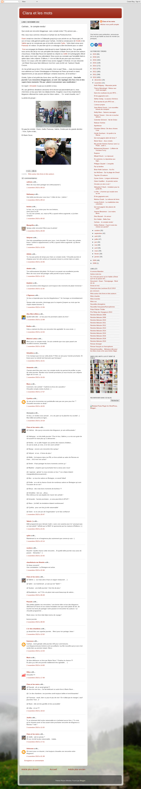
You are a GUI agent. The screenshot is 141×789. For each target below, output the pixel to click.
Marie (29, 657)
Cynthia (29, 398)
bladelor (30, 283)
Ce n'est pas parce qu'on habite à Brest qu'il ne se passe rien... (104, 277)
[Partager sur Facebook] (33, 171)
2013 (95, 69)
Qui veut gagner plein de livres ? (105, 138)
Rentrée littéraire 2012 (98, 325)
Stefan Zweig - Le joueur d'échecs (106, 99)
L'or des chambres (33, 629)
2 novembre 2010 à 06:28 (36, 595)
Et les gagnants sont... (102, 96)
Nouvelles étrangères (97, 304)
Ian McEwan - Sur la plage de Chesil (106, 172)
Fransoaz (25, 45)
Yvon (24, 49)
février (97, 254)
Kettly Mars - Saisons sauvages (105, 112)
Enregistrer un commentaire (34, 760)
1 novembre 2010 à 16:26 (36, 377)
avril (96, 248)
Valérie (24, 43)
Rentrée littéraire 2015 (98, 333)
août (96, 236)
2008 (95, 263)
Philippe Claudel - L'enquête (104, 164)
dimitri (29, 268)
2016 (95, 60)
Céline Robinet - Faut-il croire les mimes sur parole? (105, 226)
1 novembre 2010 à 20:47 (36, 514)
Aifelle (29, 254)
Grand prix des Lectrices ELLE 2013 (103, 288)
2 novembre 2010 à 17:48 (36, 678)
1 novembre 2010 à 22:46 (36, 570)
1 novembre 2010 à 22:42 (36, 556)
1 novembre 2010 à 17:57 (36, 392)
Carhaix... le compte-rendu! (103, 222)
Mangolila (30, 225)
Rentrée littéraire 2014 (98, 331)
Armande (33, 86)
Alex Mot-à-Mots (33, 314)
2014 (95, 66)
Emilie (29, 326)
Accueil (53, 769)
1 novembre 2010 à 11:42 (36, 289)
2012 (95, 71)
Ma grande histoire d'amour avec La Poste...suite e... (106, 144)
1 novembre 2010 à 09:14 (36, 200)
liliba (28, 672)
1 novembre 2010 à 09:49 (36, 231)
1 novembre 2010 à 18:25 (36, 406)
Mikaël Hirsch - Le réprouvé (103, 156)
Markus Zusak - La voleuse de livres (106, 199)
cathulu (29, 182)
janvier (97, 257)
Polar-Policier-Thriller (97, 309)
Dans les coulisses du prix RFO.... (106, 93)
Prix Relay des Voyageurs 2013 (101, 312)
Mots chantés (95, 296)
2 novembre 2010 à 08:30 (36, 622)
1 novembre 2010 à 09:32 (36, 218)
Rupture (97, 153)
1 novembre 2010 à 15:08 (36, 346)
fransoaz (30, 641)
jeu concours (94, 291)
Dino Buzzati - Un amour (102, 216)
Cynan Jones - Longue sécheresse (106, 178)
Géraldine (30, 353)
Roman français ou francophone (101, 346)
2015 (95, 63)
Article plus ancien (76, 769)
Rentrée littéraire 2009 (98, 317)
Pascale (29, 602)
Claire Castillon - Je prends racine (106, 181)
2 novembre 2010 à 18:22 (36, 711)
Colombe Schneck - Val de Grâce (105, 120)
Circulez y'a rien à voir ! (102, 184)
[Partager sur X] (31, 171)
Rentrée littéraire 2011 (98, 323)
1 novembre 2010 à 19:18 (36, 421)
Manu (29, 384)
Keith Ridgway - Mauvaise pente (105, 85)
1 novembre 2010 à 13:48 (36, 319)
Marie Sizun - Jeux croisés (103, 141)
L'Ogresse (30, 295)
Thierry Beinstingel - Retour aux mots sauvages (105, 89)
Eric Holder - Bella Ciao (102, 219)
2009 (95, 260)
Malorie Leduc (32, 338)
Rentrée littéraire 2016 (98, 336)
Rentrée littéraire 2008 (98, 315)
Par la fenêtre (99, 166)
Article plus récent (29, 769)
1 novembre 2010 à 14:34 (36, 332)
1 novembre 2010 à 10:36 (36, 262)
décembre (98, 80)
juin (96, 242)
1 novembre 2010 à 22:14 (36, 541)
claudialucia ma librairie (35, 562)
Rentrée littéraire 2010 (98, 320)
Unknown (30, 748)
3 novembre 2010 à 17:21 (36, 742)
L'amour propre (99, 104)
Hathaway (30, 194)
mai (96, 245)
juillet (96, 239)
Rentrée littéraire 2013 (98, 328)
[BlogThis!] (29, 171)
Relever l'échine (99, 123)
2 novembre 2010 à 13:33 (36, 651)
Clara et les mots (37, 13)
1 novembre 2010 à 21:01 (36, 529)
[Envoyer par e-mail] (27, 171)
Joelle (29, 717)
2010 (95, 77)
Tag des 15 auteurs (101, 175)
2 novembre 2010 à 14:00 (36, 665)
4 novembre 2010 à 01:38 (36, 756)
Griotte (78, 41)
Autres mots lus (95, 274)
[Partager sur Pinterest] (35, 171)
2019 (95, 54)
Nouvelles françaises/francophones (102, 307)
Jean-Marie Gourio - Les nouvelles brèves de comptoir (106, 108)
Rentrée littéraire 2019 (98, 341)
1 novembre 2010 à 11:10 (36, 276)
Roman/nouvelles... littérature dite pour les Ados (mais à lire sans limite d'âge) (103, 350)
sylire (29, 535)
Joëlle (65, 54)
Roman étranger (96, 344)
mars (96, 251)
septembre (98, 233)
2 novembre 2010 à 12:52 (36, 634)
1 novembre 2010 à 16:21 (36, 361)
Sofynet (29, 237)
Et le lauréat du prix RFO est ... (105, 102)
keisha (29, 206)
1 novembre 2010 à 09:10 (36, 187)
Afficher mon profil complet (109, 24)
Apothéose (98, 126)
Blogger (82, 780)
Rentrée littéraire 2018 (98, 338)
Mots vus (93, 301)
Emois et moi (94, 286)
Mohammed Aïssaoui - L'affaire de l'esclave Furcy (106, 149)
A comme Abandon (96, 271)
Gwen (24, 38)
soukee (29, 548)
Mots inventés (95, 299)
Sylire (63, 43)
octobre (97, 230)
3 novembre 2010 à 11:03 (36, 727)
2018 (95, 57)
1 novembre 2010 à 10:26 (36, 247)
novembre (98, 83)
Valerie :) (30, 521)
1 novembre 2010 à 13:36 (36, 307)
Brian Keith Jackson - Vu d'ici (104, 169)
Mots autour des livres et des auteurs (41, 174)
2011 (94, 74)
